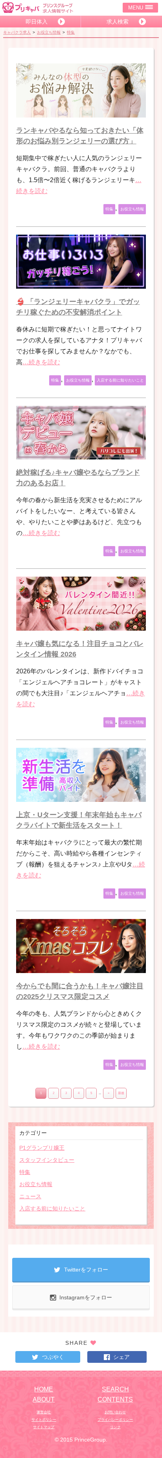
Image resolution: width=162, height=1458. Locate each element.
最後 (121, 1093)
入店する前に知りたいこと (120, 380)
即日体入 (37, 21)
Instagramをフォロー (85, 1297)
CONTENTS (115, 1399)
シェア (121, 1357)
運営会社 (44, 1412)
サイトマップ (43, 1427)
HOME (43, 1389)
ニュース (30, 1196)
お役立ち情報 (49, 32)
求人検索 (118, 21)
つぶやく (53, 1357)
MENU (135, 8)
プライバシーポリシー (115, 1420)
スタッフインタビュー (46, 1160)
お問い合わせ (115, 1412)
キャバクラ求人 (17, 32)
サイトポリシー (43, 1420)
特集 (71, 32)
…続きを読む (41, 362)
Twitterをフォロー (86, 1269)
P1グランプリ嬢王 (41, 1148)
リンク (115, 1427)
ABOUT (44, 1399)
